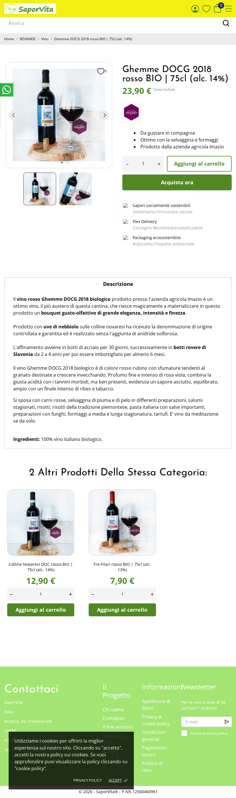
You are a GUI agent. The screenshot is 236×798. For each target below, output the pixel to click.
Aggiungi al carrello (199, 163)
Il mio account (118, 727)
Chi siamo (113, 709)
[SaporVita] (30, 8)
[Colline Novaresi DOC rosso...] (69, 500)
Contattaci (114, 718)
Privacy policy (87, 780)
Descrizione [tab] (118, 283)
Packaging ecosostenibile (157, 237)
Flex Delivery (145, 221)
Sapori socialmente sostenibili (162, 205)
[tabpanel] (59, 115)
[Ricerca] (225, 23)
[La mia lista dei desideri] (206, 8)
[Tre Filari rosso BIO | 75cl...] (151, 500)
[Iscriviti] (227, 722)
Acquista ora (177, 182)
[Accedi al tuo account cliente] (195, 9)
